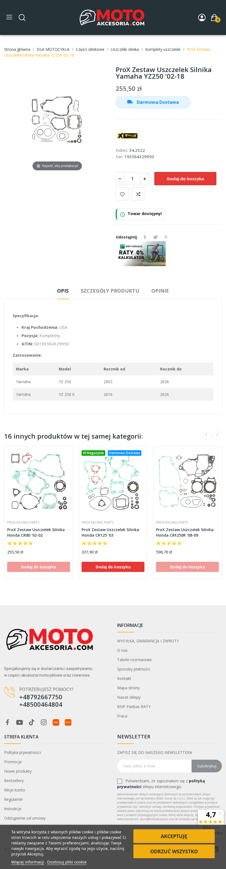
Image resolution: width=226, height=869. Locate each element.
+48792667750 (40, 696)
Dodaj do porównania (138, 194)
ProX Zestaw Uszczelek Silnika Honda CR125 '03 (110, 532)
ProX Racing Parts (23, 522)
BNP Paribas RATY (133, 706)
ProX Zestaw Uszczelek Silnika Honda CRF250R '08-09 (185, 532)
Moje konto (14, 790)
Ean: (119, 156)
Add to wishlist (122, 194)
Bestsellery (14, 780)
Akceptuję (174, 836)
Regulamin (13, 799)
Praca (122, 716)
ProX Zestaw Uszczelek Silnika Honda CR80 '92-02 (36, 532)
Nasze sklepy (129, 697)
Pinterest (166, 237)
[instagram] (44, 722)
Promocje (13, 761)
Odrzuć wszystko (174, 851)
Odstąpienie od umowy (24, 818)
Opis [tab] (63, 290)
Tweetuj (155, 237)
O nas (122, 650)
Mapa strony (128, 687)
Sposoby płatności (133, 669)
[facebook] (7, 722)
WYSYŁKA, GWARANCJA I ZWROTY (148, 640)
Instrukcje (12, 808)
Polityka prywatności (22, 752)
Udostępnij (145, 237)
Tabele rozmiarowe (134, 659)
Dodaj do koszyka (185, 178)
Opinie (160, 290)
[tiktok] (31, 722)
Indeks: (122, 150)
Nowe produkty (18, 771)
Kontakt (124, 678)
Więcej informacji (27, 862)
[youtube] (19, 722)
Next (217, 434)
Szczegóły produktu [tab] (110, 290)
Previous (206, 434)
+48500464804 (40, 704)
